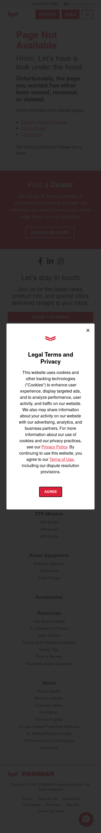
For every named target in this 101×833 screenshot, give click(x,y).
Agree (50, 492)
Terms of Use (61, 459)
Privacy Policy (54, 447)
